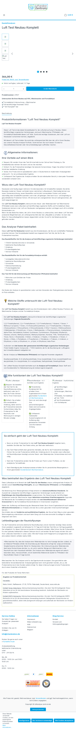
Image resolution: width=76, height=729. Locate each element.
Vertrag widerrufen (38, 709)
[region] (38, 53)
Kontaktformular (9, 642)
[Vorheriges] (12, 54)
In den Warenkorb (50, 89)
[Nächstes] (72, 54)
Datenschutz (31, 627)
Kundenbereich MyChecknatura (32, 470)
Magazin (30, 630)
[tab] (7, 113)
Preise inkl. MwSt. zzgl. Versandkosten (15, 79)
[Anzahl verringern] (4, 89)
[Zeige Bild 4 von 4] (46, 72)
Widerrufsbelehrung (34, 622)
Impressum (31, 619)
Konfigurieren (24, 720)
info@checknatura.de (11, 634)
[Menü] (4, 15)
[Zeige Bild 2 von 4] (41, 72)
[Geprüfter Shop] (46, 683)
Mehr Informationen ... (7, 726)
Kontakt (55, 619)
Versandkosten (41, 698)
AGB (28, 624)
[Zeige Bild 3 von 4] (44, 72)
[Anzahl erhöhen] (23, 89)
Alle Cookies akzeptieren (64, 720)
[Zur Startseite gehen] (38, 7)
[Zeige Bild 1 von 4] (38, 72)
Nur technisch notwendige (42, 720)
